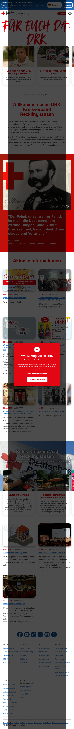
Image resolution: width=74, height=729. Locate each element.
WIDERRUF (7, 725)
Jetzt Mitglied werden (37, 379)
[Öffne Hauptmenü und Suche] (70, 13)
